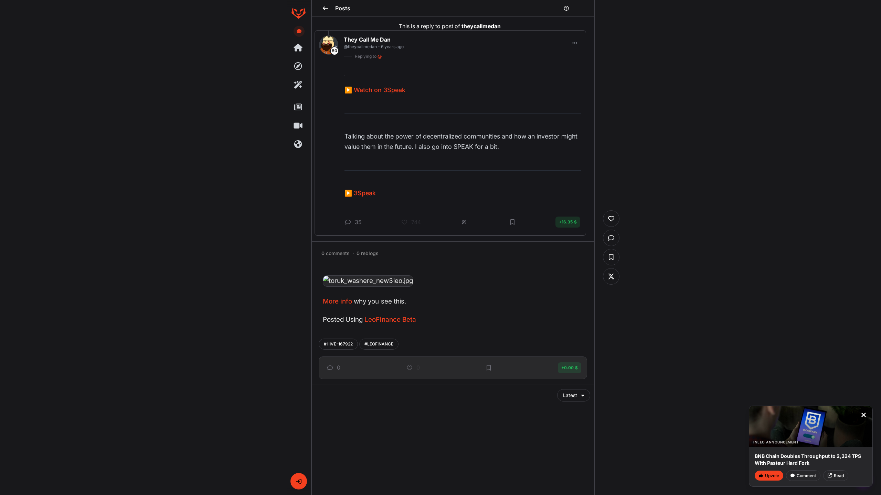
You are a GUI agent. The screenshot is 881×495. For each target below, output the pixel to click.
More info (337, 301)
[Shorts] (298, 126)
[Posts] (298, 107)
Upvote (772, 475)
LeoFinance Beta (390, 319)
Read (839, 475)
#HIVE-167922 (338, 343)
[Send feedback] (299, 31)
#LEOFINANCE (378, 343)
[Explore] (298, 66)
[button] (298, 481)
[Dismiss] (863, 415)
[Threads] (298, 48)
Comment (806, 475)
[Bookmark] (488, 367)
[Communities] (298, 144)
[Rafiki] (298, 85)
